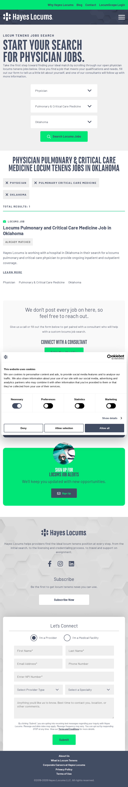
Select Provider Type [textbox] (30, 689)
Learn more (12, 272)
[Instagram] (60, 563)
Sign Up (66, 493)
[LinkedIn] (71, 563)
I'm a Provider (48, 637)
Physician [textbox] (41, 90)
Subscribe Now (64, 600)
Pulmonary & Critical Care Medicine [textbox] (58, 106)
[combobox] (64, 90)
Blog (79, 5)
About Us (64, 755)
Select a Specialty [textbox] (80, 689)
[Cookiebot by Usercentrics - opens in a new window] (109, 356)
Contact (90, 5)
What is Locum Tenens (64, 760)
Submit (64, 740)
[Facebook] (50, 563)
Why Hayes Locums (61, 5)
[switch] (48, 405)
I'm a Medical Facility (85, 637)
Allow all (105, 428)
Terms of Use (64, 773)
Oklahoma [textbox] (41, 122)
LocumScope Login (112, 5)
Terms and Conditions (68, 729)
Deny (23, 428)
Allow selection (64, 428)
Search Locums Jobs (67, 136)
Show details (109, 418)
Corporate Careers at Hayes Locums (64, 764)
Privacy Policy (64, 769)
